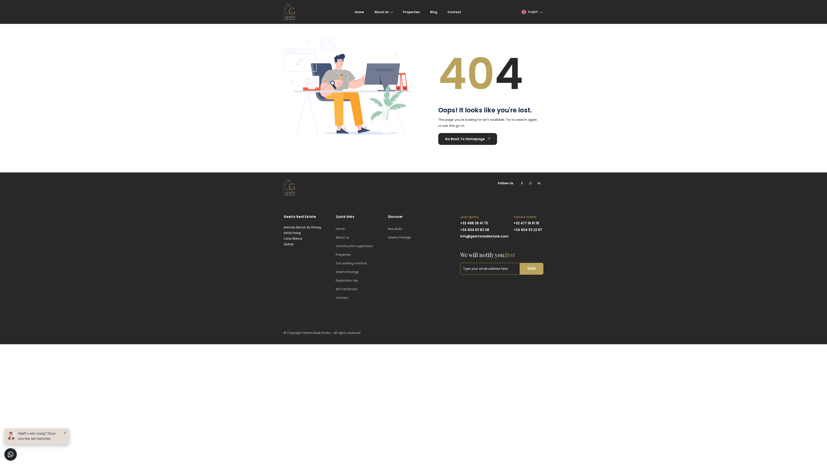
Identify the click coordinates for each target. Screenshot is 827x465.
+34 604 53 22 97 (528, 230)
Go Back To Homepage (465, 139)
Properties (343, 255)
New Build (395, 229)
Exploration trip (347, 280)
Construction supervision (354, 246)
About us (342, 237)
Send (531, 268)
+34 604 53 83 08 (474, 230)
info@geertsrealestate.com (484, 236)
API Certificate (346, 289)
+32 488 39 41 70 (474, 223)
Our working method (351, 263)
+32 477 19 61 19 (526, 223)
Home (340, 229)
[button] (531, 12)
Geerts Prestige (347, 272)
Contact (342, 298)
